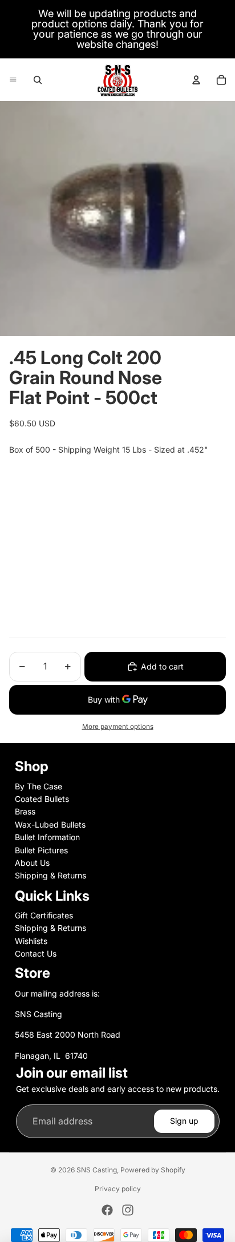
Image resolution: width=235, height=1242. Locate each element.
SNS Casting (96, 1170)
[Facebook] (107, 1210)
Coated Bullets (42, 799)
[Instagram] (128, 1210)
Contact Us (35, 953)
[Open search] (37, 79)
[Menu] (13, 80)
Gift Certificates (44, 915)
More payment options (117, 727)
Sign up (184, 1121)
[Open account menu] (196, 79)
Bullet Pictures (41, 850)
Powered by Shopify (152, 1170)
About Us (32, 863)
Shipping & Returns (50, 875)
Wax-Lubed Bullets (50, 824)
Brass (25, 811)
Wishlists (31, 941)
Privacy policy (118, 1188)
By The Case (38, 786)
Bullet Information (47, 837)
